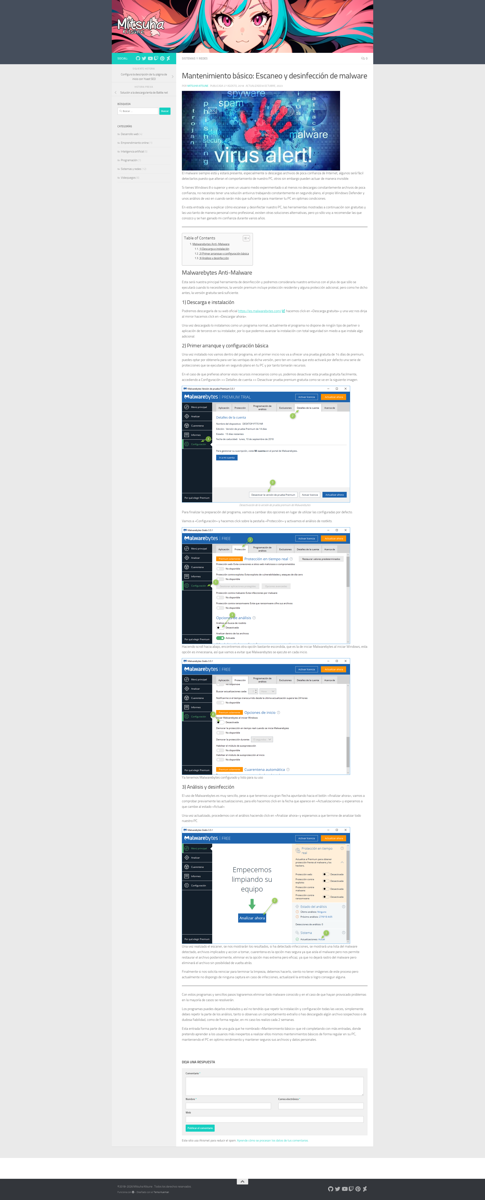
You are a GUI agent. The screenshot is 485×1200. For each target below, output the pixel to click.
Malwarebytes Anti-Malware (210, 244)
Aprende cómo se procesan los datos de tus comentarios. (272, 1140)
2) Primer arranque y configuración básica (224, 253)
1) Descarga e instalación (214, 249)
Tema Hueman (161, 1192)
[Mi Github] (138, 58)
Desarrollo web (130, 134)
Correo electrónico (289, 1099)
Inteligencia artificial (132, 151)
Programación (129, 160)
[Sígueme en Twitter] (144, 58)
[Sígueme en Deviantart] (168, 58)
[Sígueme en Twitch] (156, 58)
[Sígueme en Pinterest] (162, 58)
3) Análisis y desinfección (214, 258)
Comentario (193, 1073)
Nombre (191, 1099)
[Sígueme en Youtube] (150, 58)
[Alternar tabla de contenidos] (244, 238)
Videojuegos (128, 177)
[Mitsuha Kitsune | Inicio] (140, 23)
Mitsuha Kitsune (197, 86)
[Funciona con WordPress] (133, 1192)
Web (188, 1112)
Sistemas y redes (195, 58)
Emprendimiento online (135, 143)
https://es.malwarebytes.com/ (259, 311)
